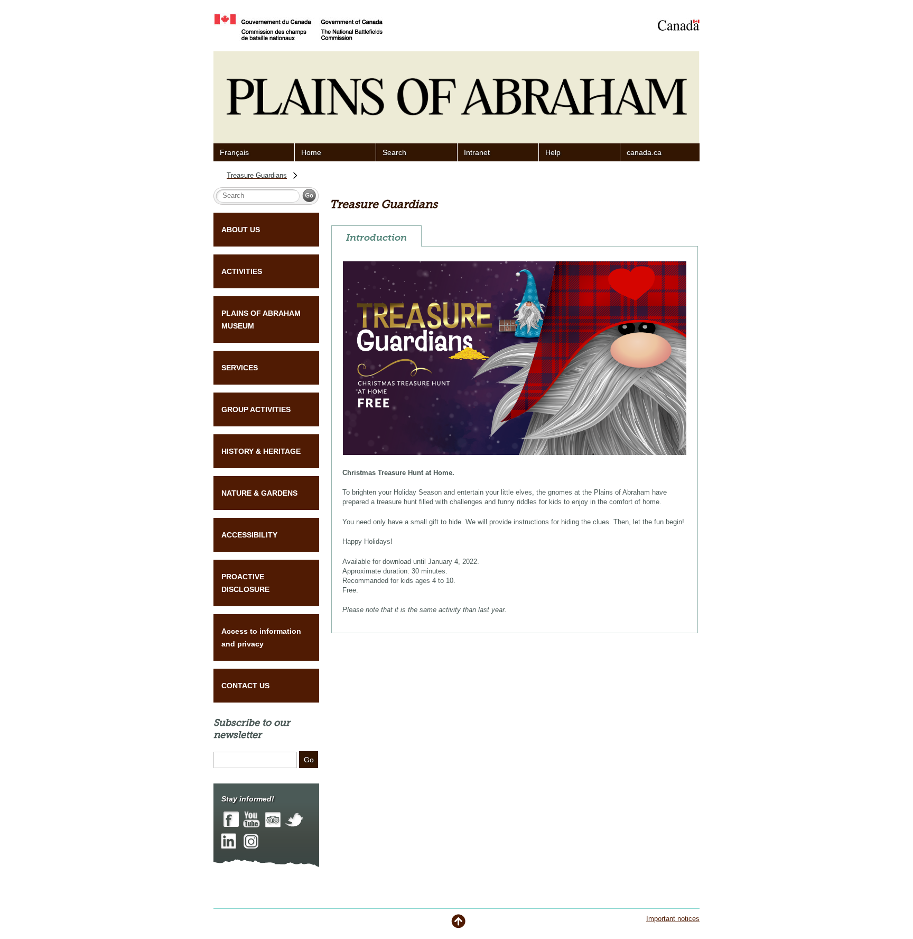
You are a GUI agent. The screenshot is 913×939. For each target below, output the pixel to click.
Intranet (477, 152)
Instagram (250, 840)
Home (311, 152)
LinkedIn (228, 840)
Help (553, 152)
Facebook (231, 820)
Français (234, 152)
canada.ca (644, 152)
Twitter (294, 820)
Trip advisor (272, 820)
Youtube (251, 820)
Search (394, 152)
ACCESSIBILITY (249, 535)
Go (309, 759)
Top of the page (458, 921)
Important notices (673, 919)
